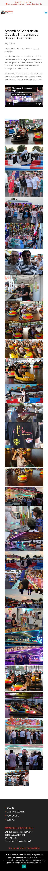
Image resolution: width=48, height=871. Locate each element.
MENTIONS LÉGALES (15, 812)
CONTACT (11, 820)
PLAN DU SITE (13, 816)
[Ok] (45, 861)
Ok (24, 866)
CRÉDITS (10, 808)
